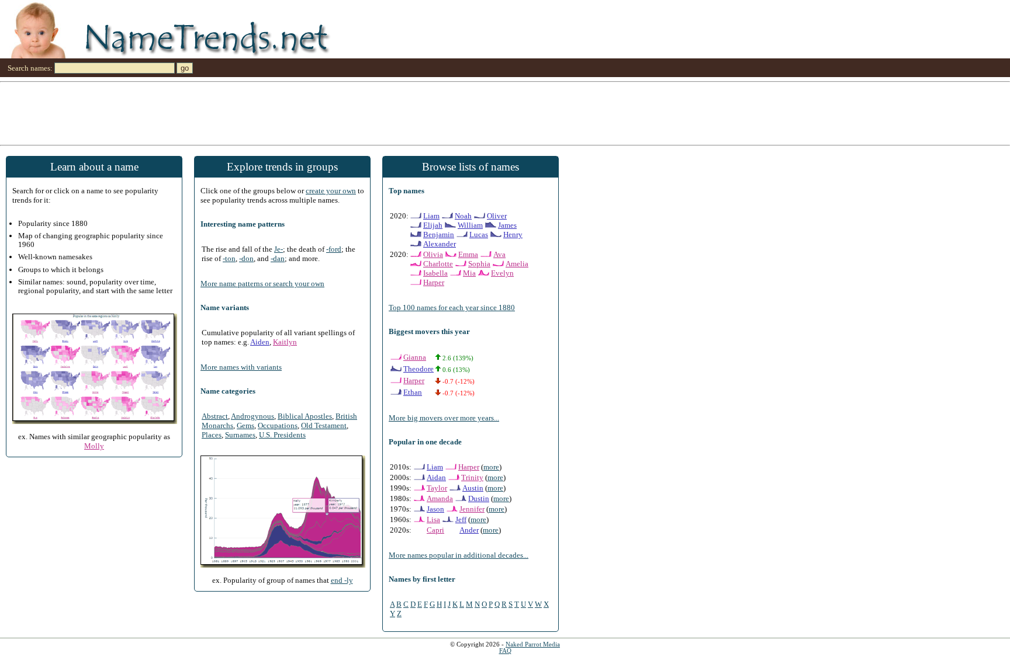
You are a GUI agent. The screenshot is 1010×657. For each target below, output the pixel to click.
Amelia (517, 263)
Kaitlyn (285, 342)
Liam (431, 215)
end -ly (342, 580)
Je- (278, 249)
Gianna (414, 357)
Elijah (432, 225)
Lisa (433, 519)
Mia (469, 273)
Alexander (439, 243)
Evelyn (502, 273)
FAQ (505, 651)
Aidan (436, 477)
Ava (499, 254)
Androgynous (252, 416)
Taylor (437, 488)
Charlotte (438, 263)
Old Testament (324, 425)
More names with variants (241, 367)
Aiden (259, 342)
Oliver (497, 215)
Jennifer (472, 509)
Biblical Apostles (305, 416)
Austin (472, 488)
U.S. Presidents (282, 434)
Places (212, 434)
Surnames (240, 434)
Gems (245, 425)
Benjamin (438, 234)
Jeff (460, 519)
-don (246, 258)
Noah (463, 215)
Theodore (418, 368)
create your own (331, 190)
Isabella (435, 273)
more (491, 467)
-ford (333, 249)
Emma (468, 254)
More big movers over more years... (444, 417)
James (507, 225)
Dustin (478, 498)
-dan (278, 258)
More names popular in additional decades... (458, 555)
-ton (229, 258)
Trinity (472, 477)
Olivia (433, 254)
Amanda (440, 498)
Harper (433, 282)
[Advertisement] (350, 112)
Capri (435, 530)
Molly (94, 446)
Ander (469, 530)
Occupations (278, 425)
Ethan (412, 392)
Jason (435, 509)
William (470, 225)
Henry (513, 234)
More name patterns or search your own (262, 283)
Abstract (215, 416)
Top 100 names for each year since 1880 (452, 307)
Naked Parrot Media (533, 644)
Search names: (30, 68)
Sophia (479, 263)
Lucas (478, 234)
